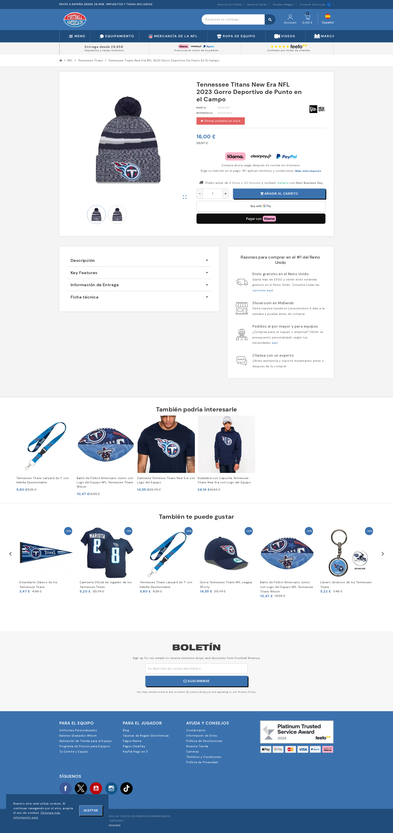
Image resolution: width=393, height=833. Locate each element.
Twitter (81, 788)
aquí (275, 343)
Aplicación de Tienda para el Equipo (85, 741)
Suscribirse (198, 681)
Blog (126, 730)
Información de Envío (201, 735)
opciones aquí (262, 290)
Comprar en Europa (312, 4)
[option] (46, 559)
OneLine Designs (108, 825)
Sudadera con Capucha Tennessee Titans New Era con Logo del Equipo (224, 480)
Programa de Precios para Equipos (84, 746)
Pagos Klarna (132, 741)
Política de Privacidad (202, 762)
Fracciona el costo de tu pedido (196, 50)
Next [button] (382, 553)
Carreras (192, 751)
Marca (201, 107)
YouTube (96, 788)
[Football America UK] (74, 19)
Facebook (65, 788)
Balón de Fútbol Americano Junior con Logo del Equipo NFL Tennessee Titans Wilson (105, 482)
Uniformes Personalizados (78, 730)
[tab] (139, 260)
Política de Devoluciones (204, 741)
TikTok (126, 788)
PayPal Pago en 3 (135, 751)
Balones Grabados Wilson (78, 735)
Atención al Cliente (229, 4)
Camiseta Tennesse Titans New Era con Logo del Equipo (166, 480)
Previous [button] (10, 553)
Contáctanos (196, 730)
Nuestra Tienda (257, 4)
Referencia (204, 113)
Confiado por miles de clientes (288, 50)
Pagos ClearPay (134, 746)
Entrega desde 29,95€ (104, 47)
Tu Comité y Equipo (73, 751)
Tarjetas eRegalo (283, 4)
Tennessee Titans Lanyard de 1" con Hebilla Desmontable (42, 480)
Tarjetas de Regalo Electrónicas (146, 735)
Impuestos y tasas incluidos (104, 50)
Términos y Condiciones (203, 757)
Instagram (111, 788)
